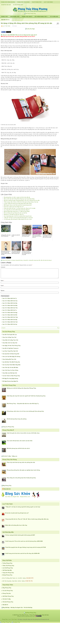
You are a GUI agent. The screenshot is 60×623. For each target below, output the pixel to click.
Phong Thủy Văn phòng (23, 2)
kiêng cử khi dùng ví (6, 260)
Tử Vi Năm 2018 (54, 16)
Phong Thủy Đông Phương (8, 2)
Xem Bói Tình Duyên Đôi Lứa (9, 334)
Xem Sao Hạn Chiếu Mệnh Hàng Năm (11, 364)
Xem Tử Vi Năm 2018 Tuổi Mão (9, 305)
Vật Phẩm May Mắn (7, 570)
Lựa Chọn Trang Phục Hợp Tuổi (10, 351)
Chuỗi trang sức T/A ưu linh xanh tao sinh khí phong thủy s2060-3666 (24, 541)
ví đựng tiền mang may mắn (34, 260)
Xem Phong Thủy (15, 16)
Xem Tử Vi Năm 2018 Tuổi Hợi (9, 324)
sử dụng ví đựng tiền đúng (16, 260)
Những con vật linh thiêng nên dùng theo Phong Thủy (21, 388)
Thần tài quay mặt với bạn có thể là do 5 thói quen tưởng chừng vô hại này (21, 202)
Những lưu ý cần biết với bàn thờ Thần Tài (13, 214)
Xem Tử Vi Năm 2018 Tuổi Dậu (9, 319)
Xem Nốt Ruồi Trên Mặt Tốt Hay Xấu (11, 362)
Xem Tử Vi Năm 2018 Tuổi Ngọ (9, 312)
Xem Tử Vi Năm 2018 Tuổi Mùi (9, 314)
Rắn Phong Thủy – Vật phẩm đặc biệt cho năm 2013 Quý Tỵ (23, 403)
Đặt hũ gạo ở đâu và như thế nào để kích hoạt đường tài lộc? (18, 205)
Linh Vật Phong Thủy (7, 568)
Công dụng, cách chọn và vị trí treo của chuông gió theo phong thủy (25, 411)
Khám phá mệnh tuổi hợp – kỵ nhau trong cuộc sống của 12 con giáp (19, 208)
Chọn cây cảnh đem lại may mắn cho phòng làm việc (21, 462)
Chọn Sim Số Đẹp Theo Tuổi (9, 337)
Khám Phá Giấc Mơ (6, 4)
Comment (3, 267)
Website (2, 290)
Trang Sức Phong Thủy (8, 572)
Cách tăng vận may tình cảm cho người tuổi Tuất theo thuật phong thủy (26, 395)
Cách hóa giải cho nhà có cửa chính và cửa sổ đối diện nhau (23, 433)
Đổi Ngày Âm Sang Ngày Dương (10, 378)
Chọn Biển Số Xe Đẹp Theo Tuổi (10, 340)
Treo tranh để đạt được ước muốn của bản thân (19, 440)
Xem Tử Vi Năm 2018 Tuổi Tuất (9, 322)
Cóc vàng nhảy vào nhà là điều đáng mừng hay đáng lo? (16, 209)
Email (2, 285)
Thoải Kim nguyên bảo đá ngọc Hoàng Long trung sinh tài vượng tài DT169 (25, 547)
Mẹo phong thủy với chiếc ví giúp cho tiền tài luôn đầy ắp (17, 197)
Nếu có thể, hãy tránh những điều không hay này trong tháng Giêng (19, 198)
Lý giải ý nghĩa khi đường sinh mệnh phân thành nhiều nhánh (18, 203)
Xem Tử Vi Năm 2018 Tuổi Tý (9, 298)
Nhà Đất (4, 604)
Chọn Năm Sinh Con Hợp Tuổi (9, 342)
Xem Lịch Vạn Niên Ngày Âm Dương (11, 356)
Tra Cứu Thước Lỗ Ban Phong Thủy (11, 375)
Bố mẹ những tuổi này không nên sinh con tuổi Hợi (15, 213)
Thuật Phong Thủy (37, 2)
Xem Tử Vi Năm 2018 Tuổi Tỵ (9, 310)
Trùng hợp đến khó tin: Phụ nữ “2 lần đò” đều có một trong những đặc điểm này (27, 519)
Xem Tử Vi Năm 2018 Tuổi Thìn (10, 307)
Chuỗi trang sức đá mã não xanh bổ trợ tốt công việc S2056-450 (22, 553)
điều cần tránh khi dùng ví (46, 260)
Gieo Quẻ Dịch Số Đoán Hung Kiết (10, 353)
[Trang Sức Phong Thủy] (8, 426)
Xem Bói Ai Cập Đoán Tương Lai (10, 348)
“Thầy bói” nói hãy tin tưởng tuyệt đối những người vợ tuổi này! (18, 217)
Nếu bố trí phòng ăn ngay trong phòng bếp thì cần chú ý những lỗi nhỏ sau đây (22, 200)
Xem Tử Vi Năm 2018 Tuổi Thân (10, 317)
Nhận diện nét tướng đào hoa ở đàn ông (16, 525)
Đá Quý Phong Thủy (7, 575)
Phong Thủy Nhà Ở (27, 16)
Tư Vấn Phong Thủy (18, 4)
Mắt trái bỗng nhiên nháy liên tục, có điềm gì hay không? (17, 211)
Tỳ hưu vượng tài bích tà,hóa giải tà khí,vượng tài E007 (20, 535)
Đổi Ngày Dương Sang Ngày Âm (10, 381)
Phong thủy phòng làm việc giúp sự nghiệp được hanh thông (23, 470)
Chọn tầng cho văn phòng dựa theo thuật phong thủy (21, 477)
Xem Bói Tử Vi (5, 19)
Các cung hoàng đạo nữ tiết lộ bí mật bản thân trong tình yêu (18, 216)
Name (2, 280)
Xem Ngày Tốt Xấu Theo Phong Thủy (11, 345)
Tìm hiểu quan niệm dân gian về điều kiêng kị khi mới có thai (18, 219)
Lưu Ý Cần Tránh (48, 2)
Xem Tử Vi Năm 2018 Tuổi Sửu (9, 300)
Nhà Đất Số (7, 489)
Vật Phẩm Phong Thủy (41, 16)
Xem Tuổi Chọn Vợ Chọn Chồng (10, 370)
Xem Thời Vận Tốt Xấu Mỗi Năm (10, 367)
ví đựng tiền (25, 260)
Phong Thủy (4, 16)
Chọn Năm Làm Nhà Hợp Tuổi (9, 373)
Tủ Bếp (9, 599)
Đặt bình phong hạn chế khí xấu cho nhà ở (18, 448)
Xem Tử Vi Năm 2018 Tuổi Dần (9, 303)
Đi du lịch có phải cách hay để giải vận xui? (14, 206)
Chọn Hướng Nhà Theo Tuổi (9, 359)
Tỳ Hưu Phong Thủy (7, 563)
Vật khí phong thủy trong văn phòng (16, 419)
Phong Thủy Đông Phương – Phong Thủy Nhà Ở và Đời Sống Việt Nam (32, 615)
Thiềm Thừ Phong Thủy (8, 565)
